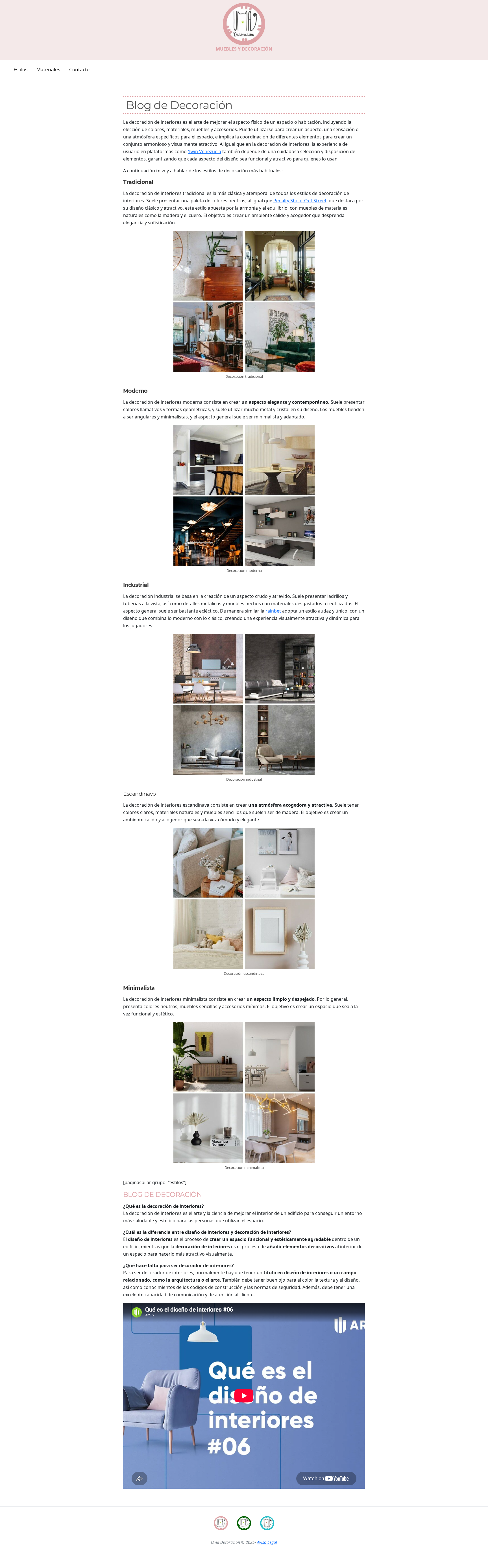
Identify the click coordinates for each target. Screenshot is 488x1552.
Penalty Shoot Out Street (299, 200)
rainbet (273, 611)
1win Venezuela (204, 151)
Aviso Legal (267, 1542)
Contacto (79, 69)
